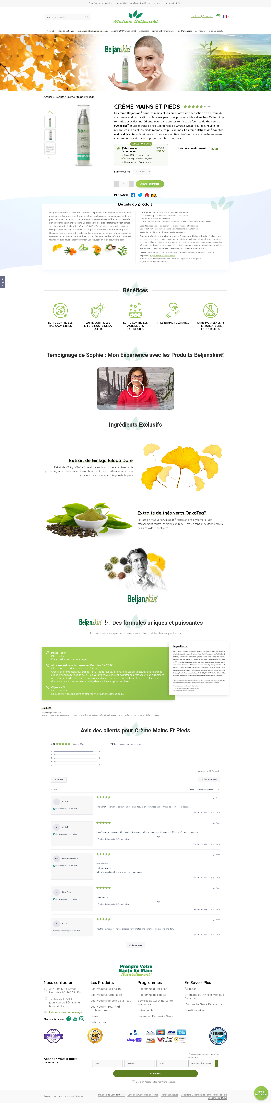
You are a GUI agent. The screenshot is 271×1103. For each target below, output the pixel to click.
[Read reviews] (197, 107)
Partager (121, 195)
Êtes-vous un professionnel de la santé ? (203, 1056)
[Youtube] (75, 1019)
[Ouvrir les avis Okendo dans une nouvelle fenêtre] (209, 771)
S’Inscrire (155, 1073)
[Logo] (135, 17)
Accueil (48, 97)
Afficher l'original (123, 839)
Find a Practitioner (261, 1093)
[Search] (87, 17)
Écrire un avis (211, 780)
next (50, 158)
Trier (192, 789)
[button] (75, 751)
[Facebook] (133, 195)
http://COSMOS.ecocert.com (162, 255)
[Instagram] (81, 1019)
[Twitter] (140, 195)
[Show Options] (216, 1063)
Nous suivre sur (54, 1019)
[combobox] (203, 1063)
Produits (59, 97)
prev (50, 112)
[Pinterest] (147, 195)
